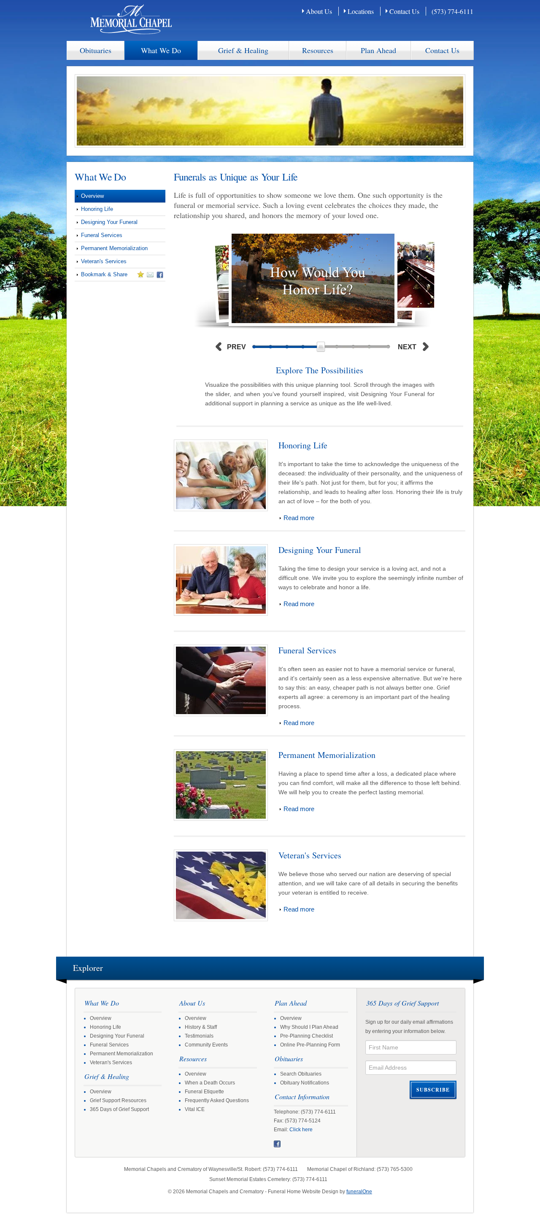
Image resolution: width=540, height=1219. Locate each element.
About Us (319, 11)
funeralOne (359, 1192)
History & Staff (201, 1027)
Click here (301, 1130)
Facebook (277, 1144)
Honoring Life (97, 209)
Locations (361, 11)
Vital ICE (195, 1109)
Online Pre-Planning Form (310, 1045)
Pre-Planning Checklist (306, 1036)
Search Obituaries (300, 1074)
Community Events (206, 1045)
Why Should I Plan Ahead (309, 1027)
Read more (299, 517)
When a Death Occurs (210, 1083)
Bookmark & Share (101, 275)
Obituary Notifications (304, 1083)
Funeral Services (101, 235)
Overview (92, 196)
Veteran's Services (104, 261)
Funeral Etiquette (204, 1092)
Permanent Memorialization (114, 248)
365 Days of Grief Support (119, 1109)
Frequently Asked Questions (217, 1100)
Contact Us (404, 11)
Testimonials (199, 1036)
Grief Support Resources (118, 1100)
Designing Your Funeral (109, 222)
